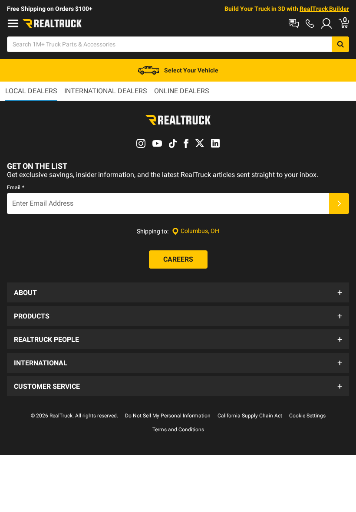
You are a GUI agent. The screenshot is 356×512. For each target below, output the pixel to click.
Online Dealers (181, 91)
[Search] (340, 44)
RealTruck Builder (324, 8)
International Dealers (105, 91)
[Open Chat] (294, 23)
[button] (178, 292)
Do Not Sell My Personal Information (168, 416)
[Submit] (339, 203)
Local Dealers (31, 91)
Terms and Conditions (178, 430)
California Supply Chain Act (250, 416)
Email (15, 187)
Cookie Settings (307, 416)
